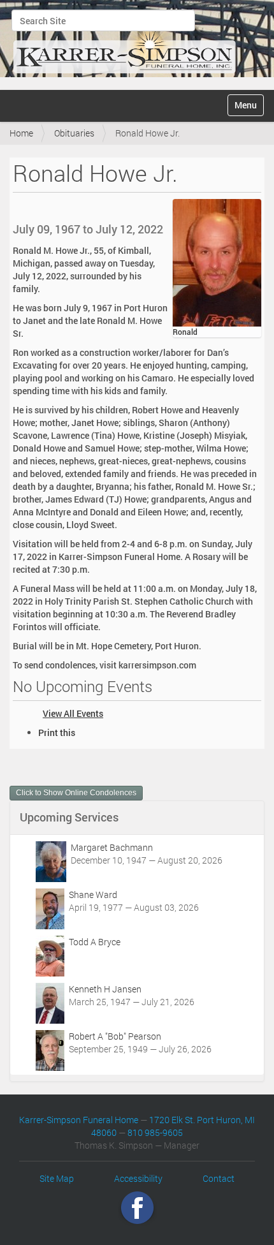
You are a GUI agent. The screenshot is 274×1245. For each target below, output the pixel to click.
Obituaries (74, 133)
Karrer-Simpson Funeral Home (78, 1120)
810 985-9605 (155, 1132)
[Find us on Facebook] (137, 1207)
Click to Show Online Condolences (76, 792)
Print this (56, 732)
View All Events (73, 713)
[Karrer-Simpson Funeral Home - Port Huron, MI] (124, 43)
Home (21, 133)
